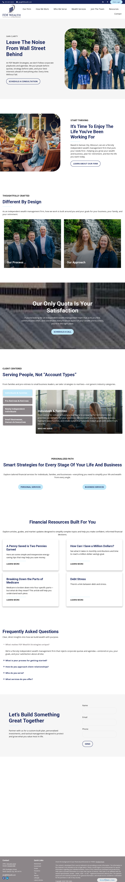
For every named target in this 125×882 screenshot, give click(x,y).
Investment (37, 866)
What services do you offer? (19, 679)
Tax (35, 873)
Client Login (116, 2)
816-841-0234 (9, 2)
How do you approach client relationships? (27, 666)
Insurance (37, 871)
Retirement (37, 864)
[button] (27, 9)
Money (36, 875)
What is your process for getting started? (26, 660)
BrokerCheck (100, 862)
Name (85, 705)
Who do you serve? (14, 673)
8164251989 (11, 866)
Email (84, 717)
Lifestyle (36, 878)
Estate (36, 868)
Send (87, 744)
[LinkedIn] (103, 2)
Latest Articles (38, 880)
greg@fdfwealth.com (25, 2)
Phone (85, 729)
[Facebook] (107, 2)
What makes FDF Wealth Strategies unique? (27, 644)
